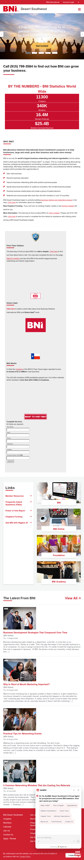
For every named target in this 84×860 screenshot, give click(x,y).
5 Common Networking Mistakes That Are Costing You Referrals (36, 785)
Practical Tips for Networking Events (22, 733)
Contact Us (8, 834)
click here (12, 216)
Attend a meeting (13, 258)
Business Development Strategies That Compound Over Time (35, 632)
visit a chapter (54, 213)
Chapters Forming (13, 516)
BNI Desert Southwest (13, 814)
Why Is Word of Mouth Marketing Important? (26, 684)
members (19, 369)
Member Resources (14, 495)
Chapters (7, 818)
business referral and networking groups (56, 200)
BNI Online (58, 528)
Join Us (6, 830)
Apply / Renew (9, 838)
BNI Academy (59, 581)
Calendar (7, 826)
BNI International (52, 2)
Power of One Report (15, 510)
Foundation (59, 555)
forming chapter (68, 206)
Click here (12, 202)
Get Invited (42, 45)
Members (7, 822)
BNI (59, 502)
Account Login (68, 2)
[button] (1, 34)
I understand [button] (73, 855)
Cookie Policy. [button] (25, 856)
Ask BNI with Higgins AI (16, 522)
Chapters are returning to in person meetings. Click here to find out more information (42, 31)
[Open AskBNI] (77, 853)
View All (71, 598)
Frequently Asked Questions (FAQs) (13, 503)
